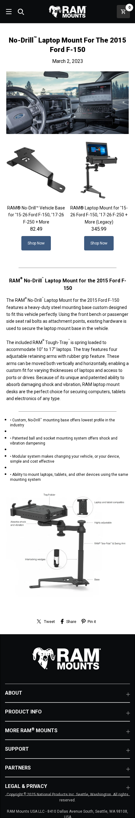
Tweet (49, 621)
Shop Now (36, 243)
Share (71, 621)
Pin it (92, 621)
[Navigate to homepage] (67, 11)
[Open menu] (8, 11)
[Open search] (20, 11)
